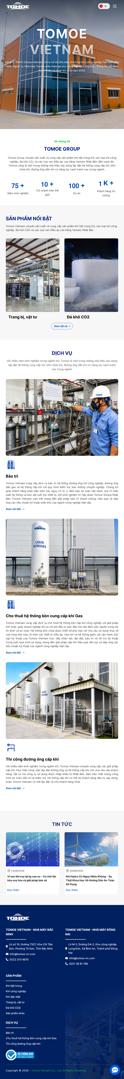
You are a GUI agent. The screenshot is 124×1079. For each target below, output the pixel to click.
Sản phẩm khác (22, 317)
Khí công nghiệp (16, 991)
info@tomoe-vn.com (22, 954)
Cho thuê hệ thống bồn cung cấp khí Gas (44, 616)
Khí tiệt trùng (79, 317)
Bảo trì (12, 476)
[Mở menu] (114, 6)
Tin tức (62, 824)
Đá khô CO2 (13, 1007)
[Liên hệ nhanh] (115, 1070)
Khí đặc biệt (13, 996)
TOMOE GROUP (62, 149)
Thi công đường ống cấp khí (32, 759)
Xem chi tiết (13, 509)
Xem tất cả (60, 326)
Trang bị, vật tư (15, 1002)
